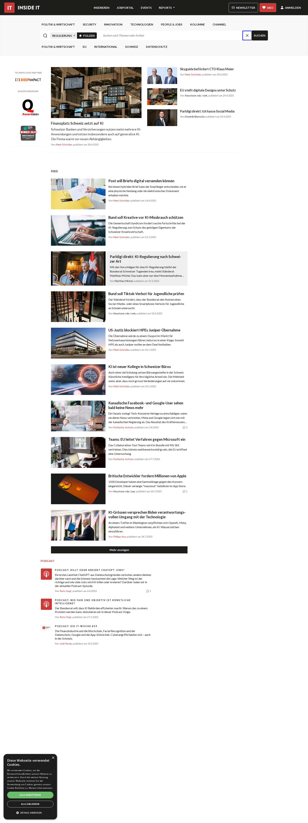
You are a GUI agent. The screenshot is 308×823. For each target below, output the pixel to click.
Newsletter (245, 7)
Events (146, 7)
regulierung (62, 35)
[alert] (30, 786)
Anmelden (293, 7)
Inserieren (101, 7)
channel (219, 24)
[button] (30, 813)
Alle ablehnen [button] (30, 804)
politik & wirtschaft (58, 24)
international (105, 46)
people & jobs (171, 24)
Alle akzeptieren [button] (30, 794)
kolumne (197, 24)
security (89, 24)
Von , (62, 144)
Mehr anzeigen (119, 549)
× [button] (53, 757)
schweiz (131, 46)
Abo (270, 7)
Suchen (259, 35)
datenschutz (156, 46)
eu (84, 46)
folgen (90, 34)
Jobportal (125, 7)
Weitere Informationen (40, 787)
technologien (141, 24)
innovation (113, 24)
